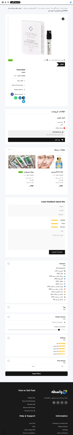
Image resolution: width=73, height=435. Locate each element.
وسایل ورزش (58, 299)
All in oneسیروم (61, 172)
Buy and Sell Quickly (28, 401)
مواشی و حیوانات (57, 294)
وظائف (59, 281)
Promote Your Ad (29, 410)
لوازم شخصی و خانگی (55, 286)
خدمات (59, 284)
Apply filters (36, 373)
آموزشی (59, 271)
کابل (45, 60)
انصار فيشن (61, 118)
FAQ (33, 426)
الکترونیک (58, 278)
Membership (31, 404)
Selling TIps (31, 398)
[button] (10, 149)
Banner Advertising (29, 407)
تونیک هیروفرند (32, 172)
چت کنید (57, 140)
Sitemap (65, 430)
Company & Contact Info (60, 423)
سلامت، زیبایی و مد (56, 289)
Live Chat (32, 423)
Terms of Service (62, 433)
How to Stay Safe (29, 430)
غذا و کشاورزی (57, 291)
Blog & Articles (63, 426)
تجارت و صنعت (57, 297)
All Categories (60, 268)
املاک (60, 273)
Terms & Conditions (29, 433)
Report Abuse (18, 89)
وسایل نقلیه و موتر (56, 276)
